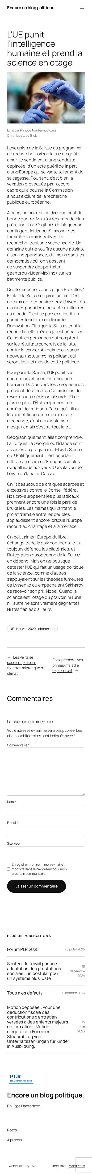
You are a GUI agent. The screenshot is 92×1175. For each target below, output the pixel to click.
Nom (11, 801)
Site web (13, 843)
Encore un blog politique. (31, 7)
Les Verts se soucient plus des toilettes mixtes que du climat (26, 665)
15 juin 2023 (81, 1026)
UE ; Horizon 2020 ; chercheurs (32, 628)
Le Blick (31, 135)
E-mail (12, 822)
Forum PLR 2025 (23, 949)
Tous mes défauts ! (26, 992)
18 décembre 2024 (77, 971)
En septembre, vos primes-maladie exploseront (67, 665)
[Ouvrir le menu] (82, 8)
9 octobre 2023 (73, 992)
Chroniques (15, 135)
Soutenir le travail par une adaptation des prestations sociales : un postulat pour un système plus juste (34, 971)
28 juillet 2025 (75, 949)
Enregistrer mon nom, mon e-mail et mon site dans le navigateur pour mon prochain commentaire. (39, 869)
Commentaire (18, 745)
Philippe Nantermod (34, 130)
